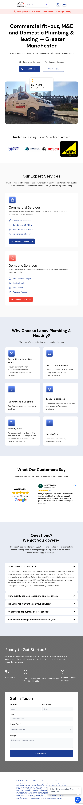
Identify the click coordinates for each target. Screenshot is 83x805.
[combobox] (37, 4)
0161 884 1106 (11, 677)
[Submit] (46, 4)
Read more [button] (42, 504)
